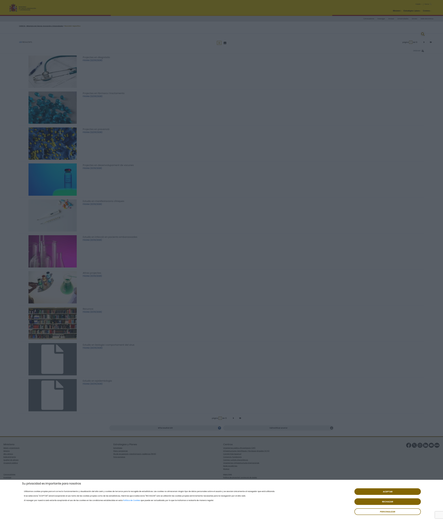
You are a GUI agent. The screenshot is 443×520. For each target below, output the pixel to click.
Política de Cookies (131, 500)
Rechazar (387, 501)
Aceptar (387, 491)
